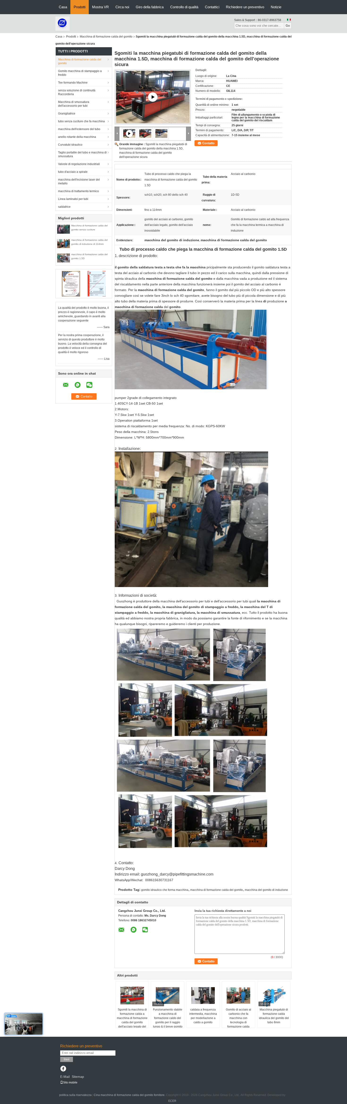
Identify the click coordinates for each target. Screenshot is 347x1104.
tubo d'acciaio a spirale (73, 171)
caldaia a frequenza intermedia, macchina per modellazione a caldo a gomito (203, 1016)
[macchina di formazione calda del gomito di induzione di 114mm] (63, 243)
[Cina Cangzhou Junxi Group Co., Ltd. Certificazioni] (71, 283)
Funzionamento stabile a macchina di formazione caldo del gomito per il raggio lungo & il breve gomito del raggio (167, 1020)
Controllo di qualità (184, 7)
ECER (172, 1101)
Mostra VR (100, 7)
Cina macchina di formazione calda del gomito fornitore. (130, 1095)
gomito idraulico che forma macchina (164, 890)
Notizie (276, 7)
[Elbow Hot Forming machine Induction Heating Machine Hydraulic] (153, 97)
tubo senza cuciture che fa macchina (81, 121)
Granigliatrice (66, 113)
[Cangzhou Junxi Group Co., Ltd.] (62, 23)
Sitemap (78, 1077)
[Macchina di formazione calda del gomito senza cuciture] (63, 229)
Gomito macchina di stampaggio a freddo (80, 72)
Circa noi (122, 7)
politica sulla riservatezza (75, 1095)
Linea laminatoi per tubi (73, 199)
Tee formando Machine (73, 82)
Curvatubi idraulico (70, 144)
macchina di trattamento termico (78, 191)
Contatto (208, 143)
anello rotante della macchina (77, 137)
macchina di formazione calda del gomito (216, 890)
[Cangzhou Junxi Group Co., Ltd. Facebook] (63, 1069)
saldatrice (64, 206)
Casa (63, 7)
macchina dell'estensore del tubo (79, 129)
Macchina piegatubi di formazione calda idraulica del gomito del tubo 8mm (274, 1016)
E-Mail (65, 1077)
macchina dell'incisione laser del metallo (79, 181)
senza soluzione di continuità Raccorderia (76, 92)
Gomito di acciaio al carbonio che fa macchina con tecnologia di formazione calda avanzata (238, 1020)
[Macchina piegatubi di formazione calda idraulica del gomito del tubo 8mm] (273, 995)
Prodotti (79, 7)
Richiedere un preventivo (245, 7)
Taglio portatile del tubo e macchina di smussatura (82, 154)
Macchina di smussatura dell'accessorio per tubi (73, 103)
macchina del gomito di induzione (266, 890)
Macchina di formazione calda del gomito (106, 36)
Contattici (212, 7)
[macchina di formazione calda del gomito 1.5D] (63, 257)
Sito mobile (70, 1082)
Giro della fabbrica (150, 7)
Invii (66, 1059)
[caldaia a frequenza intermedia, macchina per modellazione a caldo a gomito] (203, 995)
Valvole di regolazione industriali (79, 164)
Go (288, 25)
